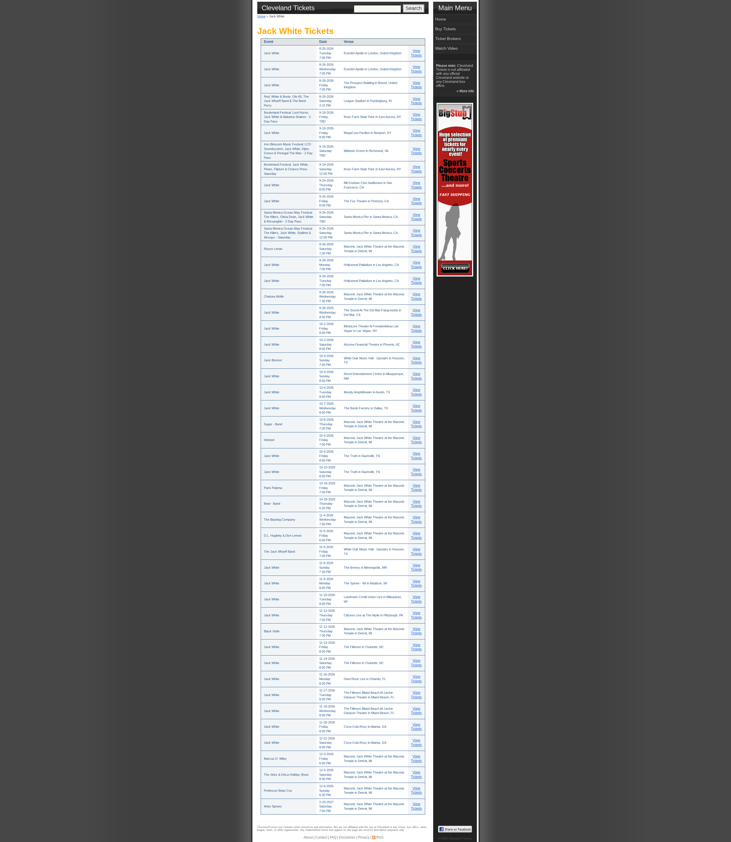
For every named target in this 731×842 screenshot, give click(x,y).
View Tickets (416, 53)
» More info (465, 91)
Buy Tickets (445, 29)
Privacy (363, 837)
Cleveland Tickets (460, 838)
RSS (379, 837)
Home (261, 16)
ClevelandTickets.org (269, 827)
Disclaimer (347, 837)
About (308, 837)
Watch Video (446, 48)
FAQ (333, 837)
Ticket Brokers (448, 38)
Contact (321, 837)
